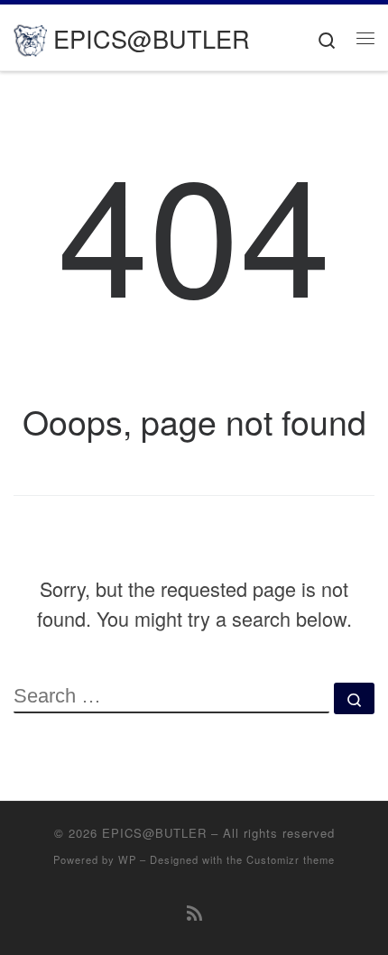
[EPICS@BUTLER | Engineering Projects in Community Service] (30, 36)
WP (127, 859)
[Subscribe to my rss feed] (194, 912)
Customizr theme (290, 859)
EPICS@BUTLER (154, 832)
